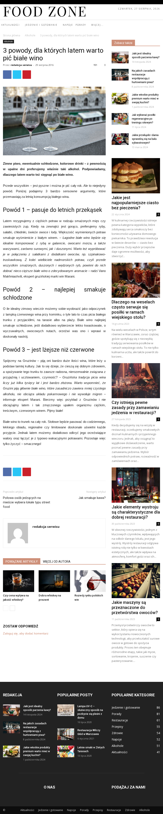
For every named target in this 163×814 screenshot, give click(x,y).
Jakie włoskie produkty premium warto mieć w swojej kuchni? (145, 98)
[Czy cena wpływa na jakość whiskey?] (18, 581)
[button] (159, 25)
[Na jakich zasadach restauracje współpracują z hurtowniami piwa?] (120, 75)
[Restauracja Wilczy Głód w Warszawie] (65, 734)
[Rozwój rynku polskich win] (90, 581)
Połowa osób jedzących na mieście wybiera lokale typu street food (26, 502)
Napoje (71, 810)
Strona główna (11, 35)
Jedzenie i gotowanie (50, 810)
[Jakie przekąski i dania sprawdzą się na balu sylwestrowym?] (120, 139)
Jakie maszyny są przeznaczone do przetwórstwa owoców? (135, 607)
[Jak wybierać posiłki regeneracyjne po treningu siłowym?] (120, 119)
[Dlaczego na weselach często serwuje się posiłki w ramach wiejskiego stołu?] (136, 280)
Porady (84, 810)
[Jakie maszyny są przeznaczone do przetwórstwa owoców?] (136, 580)
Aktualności (27, 810)
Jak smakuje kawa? (92, 498)
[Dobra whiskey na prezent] (54, 581)
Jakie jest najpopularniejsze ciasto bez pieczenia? (135, 202)
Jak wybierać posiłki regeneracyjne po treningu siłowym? (143, 118)
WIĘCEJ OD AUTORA (56, 561)
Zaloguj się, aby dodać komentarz (25, 633)
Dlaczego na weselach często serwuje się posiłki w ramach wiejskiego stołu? (133, 309)
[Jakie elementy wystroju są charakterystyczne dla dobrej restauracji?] (136, 485)
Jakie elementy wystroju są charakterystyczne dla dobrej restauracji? (136, 512)
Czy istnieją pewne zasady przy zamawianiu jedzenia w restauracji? (135, 407)
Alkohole (30, 35)
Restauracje (114, 810)
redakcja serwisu (21, 65)
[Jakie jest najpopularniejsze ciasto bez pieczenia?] (136, 175)
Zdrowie (130, 810)
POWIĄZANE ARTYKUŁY (22, 561)
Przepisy (98, 810)
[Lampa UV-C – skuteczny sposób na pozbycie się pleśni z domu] (65, 710)
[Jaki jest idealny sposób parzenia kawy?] (120, 57)
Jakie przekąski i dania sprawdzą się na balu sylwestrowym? (145, 139)
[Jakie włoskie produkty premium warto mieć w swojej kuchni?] (120, 99)
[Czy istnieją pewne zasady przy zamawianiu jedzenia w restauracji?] (136, 380)
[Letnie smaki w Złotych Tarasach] (65, 751)
